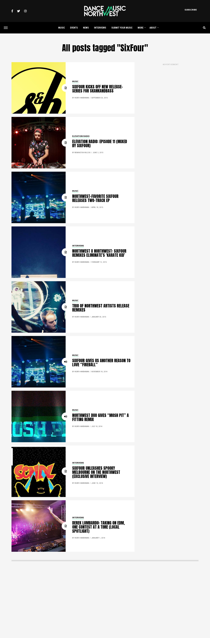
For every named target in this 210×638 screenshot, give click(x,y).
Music (61, 27)
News (86, 27)
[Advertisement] (171, 89)
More (140, 27)
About (152, 27)
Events (74, 27)
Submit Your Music (121, 27)
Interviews (100, 27)
